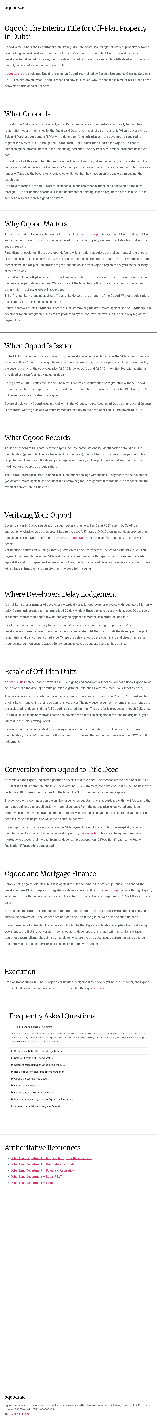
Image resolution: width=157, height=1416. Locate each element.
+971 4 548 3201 (20, 1413)
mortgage (111, 890)
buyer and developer (86, 234)
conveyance (101, 988)
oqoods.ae (15, 7)
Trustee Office (77, 538)
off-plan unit (17, 682)
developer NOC (90, 833)
